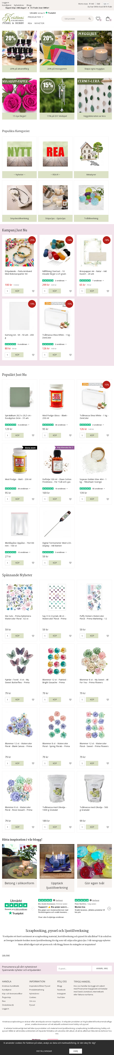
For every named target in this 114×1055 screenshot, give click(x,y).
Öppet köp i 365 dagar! (15, 8)
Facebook (61, 989)
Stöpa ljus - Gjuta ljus (55, 218)
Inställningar (44, 1051)
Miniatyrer (91, 174)
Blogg (29, 5)
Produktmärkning (36, 989)
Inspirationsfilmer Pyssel (39, 986)
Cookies (32, 997)
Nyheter (39, 23)
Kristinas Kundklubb (10, 986)
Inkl (92, 4)
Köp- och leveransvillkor (12, 993)
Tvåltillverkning (91, 218)
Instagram (61, 993)
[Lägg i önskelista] (33, 290)
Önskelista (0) (7, 1005)
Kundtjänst (6, 5)
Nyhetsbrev (19, 5)
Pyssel (32, 1005)
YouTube (61, 997)
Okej (75, 1051)
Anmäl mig (102, 968)
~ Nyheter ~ (19, 174)
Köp (17, 291)
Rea (30, 23)
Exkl (98, 4)
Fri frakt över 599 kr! (39, 8)
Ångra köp (6, 997)
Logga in (5, 2)
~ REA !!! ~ (55, 174)
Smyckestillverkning (19, 218)
